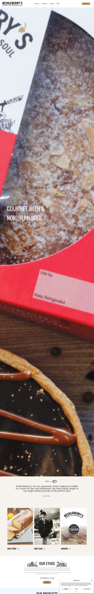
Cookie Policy (76, 591)
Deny (76, 589)
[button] (91, 580)
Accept (66, 589)
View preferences (87, 589)
